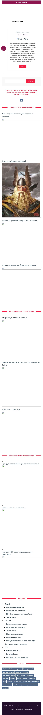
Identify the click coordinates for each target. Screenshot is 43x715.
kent (18, 675)
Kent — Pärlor (23, 35)
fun (24, 669)
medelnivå (30, 675)
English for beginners (15, 669)
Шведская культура (13, 637)
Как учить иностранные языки (16, 644)
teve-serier (32, 678)
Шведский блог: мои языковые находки (20, 641)
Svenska (18, 32)
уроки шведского (32, 685)
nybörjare (5, 678)
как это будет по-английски (31, 682)
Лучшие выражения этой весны (14, 508)
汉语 (6, 647)
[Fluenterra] (21, 8)
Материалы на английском (16, 611)
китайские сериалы (19, 685)
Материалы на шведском (15, 627)
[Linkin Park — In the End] (21, 431)
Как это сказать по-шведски (16, 624)
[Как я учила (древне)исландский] (21, 190)
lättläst (23, 675)
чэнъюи (5, 688)
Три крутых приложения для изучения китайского (20, 464)
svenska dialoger (22, 678)
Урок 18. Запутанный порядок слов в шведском (19, 220)
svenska (12, 678)
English (7, 604)
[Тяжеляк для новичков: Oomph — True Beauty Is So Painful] (21, 386)
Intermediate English (9, 675)
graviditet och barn (8, 672)
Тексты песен (25, 32)
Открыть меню (22, 2)
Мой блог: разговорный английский (19, 614)
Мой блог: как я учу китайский (17, 657)
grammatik (30, 669)
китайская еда (7, 685)
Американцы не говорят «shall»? (14, 318)
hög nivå (25, 672)
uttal (4, 682)
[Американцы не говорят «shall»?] (21, 339)
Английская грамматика (15, 607)
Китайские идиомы (13, 651)
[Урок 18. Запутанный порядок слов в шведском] (21, 242)
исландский (17, 682)
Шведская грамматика (14, 634)
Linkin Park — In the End (11, 409)
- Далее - (22, 66)
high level (18, 672)
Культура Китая (12, 654)
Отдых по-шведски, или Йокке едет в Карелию (19, 265)
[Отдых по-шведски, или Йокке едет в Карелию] (21, 287)
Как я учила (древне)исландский (14, 161)
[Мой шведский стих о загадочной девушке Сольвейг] (21, 138)
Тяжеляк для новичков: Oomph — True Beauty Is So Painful (21, 363)
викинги (10, 682)
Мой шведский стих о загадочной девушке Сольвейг (18, 115)
